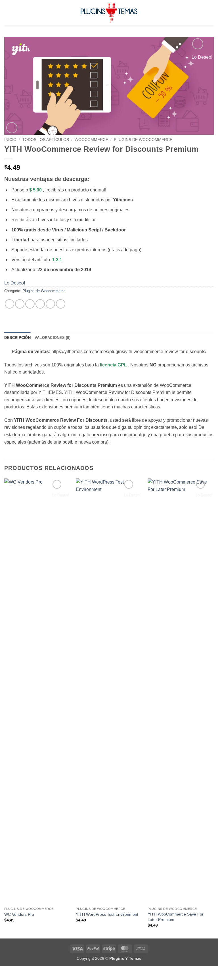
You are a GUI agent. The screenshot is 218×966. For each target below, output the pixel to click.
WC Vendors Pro (19, 914)
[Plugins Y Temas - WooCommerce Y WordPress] (109, 13)
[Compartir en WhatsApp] (9, 304)
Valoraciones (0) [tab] (52, 338)
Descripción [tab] (17, 338)
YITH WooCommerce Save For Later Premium (176, 917)
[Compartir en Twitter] (30, 304)
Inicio (10, 140)
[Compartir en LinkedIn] (60, 304)
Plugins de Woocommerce (143, 140)
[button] (7, 13)
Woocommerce (91, 140)
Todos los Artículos (45, 140)
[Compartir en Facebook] (19, 304)
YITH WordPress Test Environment (107, 914)
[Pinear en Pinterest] (50, 304)
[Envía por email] (40, 304)
